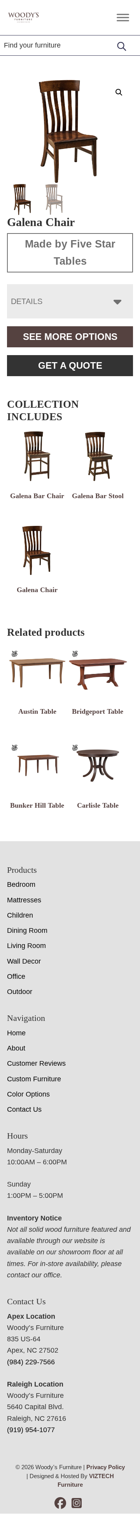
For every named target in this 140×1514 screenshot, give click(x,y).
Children (20, 915)
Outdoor (19, 992)
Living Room (26, 946)
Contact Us (24, 1109)
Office (16, 976)
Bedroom (21, 884)
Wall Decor (24, 961)
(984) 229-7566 (31, 1362)
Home (16, 1033)
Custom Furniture (34, 1079)
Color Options (28, 1094)
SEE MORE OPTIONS (70, 336)
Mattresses (24, 900)
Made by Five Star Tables (70, 252)
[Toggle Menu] (123, 17)
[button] (119, 92)
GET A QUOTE (70, 365)
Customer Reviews (36, 1063)
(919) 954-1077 (31, 1430)
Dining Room (27, 930)
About (16, 1048)
